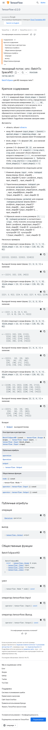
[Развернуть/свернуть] (15, 39)
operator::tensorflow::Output (16, 492)
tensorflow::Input (20, 440)
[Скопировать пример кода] (44, 254)
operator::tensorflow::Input (15, 487)
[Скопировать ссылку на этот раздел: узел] (9, 581)
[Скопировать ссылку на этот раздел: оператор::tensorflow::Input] (33, 598)
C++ (35, 30)
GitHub (4, 676)
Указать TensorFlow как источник (14, 707)
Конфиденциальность (30, 715)
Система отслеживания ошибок (13, 692)
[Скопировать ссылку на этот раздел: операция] (15, 510)
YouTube (5, 683)
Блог (3, 668)
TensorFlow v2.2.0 (11, 9)
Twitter (4, 679)
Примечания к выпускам (11, 696)
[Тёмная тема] (41, 254)
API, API (14, 30)
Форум (4, 672)
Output (10, 427)
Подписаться (38, 720)
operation (7, 456)
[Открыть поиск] (37, 2)
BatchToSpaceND (10, 437)
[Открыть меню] (3, 2)
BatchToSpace (7, 80)
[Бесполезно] (34, 34)
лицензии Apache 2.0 (34, 647)
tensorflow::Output (13, 467)
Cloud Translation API (37, 20)
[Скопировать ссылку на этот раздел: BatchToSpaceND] (22, 553)
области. (23, 127)
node (5, 479)
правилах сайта (28, 649)
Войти (43, 3)
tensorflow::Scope (35, 437)
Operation (7, 459)
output (5, 463)
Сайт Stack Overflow (9, 700)
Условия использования (11, 715)
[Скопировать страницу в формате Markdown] (23, 72)
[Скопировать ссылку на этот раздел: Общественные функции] (35, 546)
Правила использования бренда (14, 703)
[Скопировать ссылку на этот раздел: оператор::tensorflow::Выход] (35, 615)
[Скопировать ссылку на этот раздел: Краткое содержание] (31, 89)
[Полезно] (31, 34)
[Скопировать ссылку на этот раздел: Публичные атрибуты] (31, 503)
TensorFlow (5, 30)
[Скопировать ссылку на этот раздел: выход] (11, 527)
